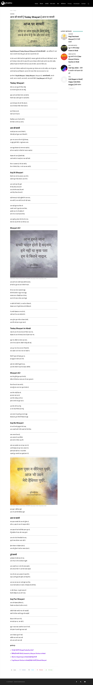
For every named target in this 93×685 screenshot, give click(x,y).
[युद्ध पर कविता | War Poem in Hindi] (64, 48)
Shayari (14, 10)
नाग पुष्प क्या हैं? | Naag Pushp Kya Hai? (23, 650)
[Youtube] (85, 681)
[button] (88, 4)
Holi (69, 65)
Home (11, 10)
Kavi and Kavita (72, 45)
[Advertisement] (72, 21)
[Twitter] (80, 681)
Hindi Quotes (72, 54)
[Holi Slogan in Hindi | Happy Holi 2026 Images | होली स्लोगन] (64, 79)
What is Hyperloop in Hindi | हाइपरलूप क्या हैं (24, 657)
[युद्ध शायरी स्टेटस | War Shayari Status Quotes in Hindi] (64, 57)
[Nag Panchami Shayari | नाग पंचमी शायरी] (64, 37)
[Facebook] (76, 681)
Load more (71, 88)
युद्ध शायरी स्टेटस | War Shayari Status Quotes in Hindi (74, 59)
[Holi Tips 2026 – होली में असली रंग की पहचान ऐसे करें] (64, 68)
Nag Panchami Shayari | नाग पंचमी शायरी (74, 39)
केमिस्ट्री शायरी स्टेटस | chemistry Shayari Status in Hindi (28, 653)
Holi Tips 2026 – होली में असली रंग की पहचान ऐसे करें (75, 70)
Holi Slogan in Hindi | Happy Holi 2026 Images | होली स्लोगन (75, 82)
